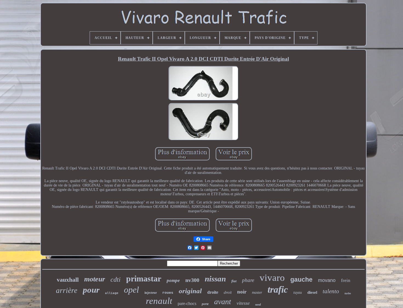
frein (345, 280)
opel (131, 290)
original (190, 291)
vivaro (272, 277)
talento (331, 291)
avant (222, 301)
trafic (278, 289)
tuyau (297, 292)
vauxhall (68, 279)
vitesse (243, 303)
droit (228, 292)
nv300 (192, 280)
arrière (66, 290)
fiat (234, 281)
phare (248, 280)
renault (159, 301)
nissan (215, 278)
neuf (258, 304)
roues (167, 293)
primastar (143, 278)
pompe (173, 280)
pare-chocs (187, 303)
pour (91, 290)
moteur (94, 279)
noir (241, 292)
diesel (312, 292)
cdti (115, 279)
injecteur (150, 293)
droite (212, 292)
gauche (301, 279)
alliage (111, 293)
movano (327, 280)
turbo (348, 293)
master (257, 292)
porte (205, 304)
